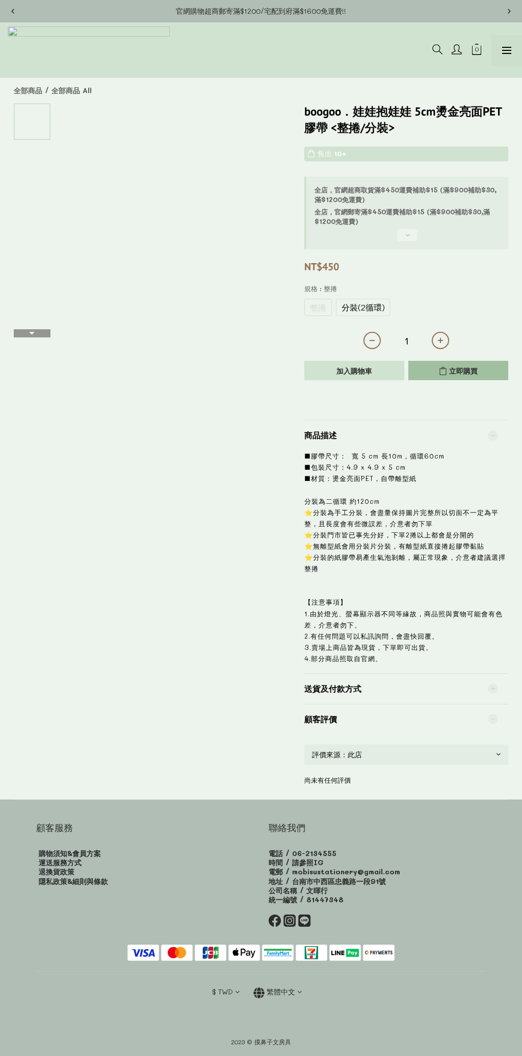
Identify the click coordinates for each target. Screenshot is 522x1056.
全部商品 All (71, 90)
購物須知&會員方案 (70, 853)
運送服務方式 (60, 862)
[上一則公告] (12, 11)
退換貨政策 (56, 871)
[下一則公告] (509, 11)
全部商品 (28, 90)
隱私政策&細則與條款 (73, 881)
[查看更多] (406, 239)
